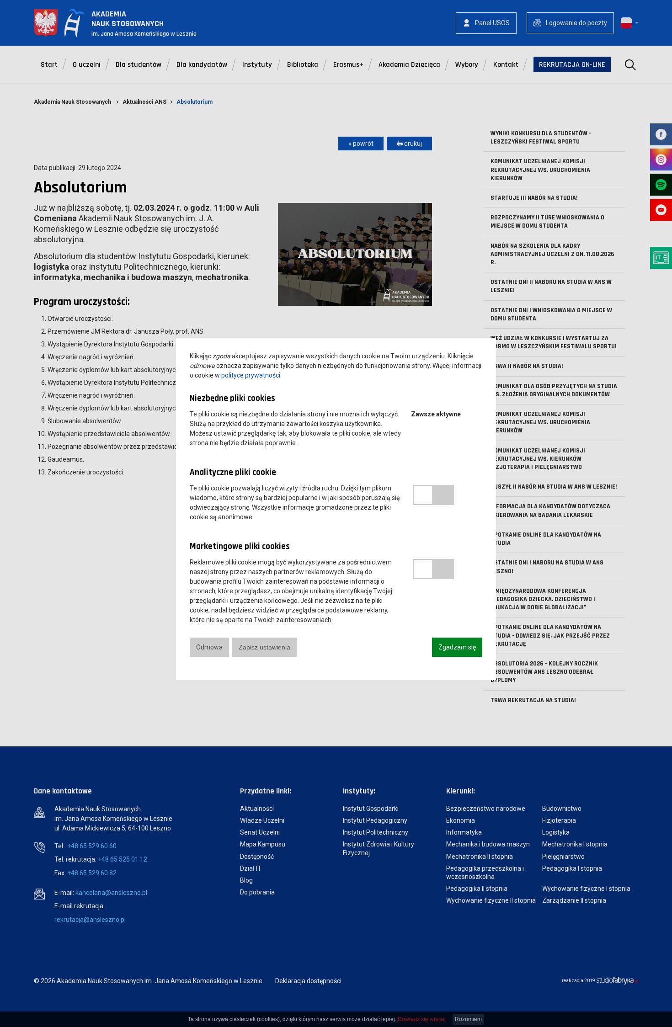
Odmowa (209, 647)
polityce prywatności (250, 375)
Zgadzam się (457, 647)
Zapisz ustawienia (264, 647)
